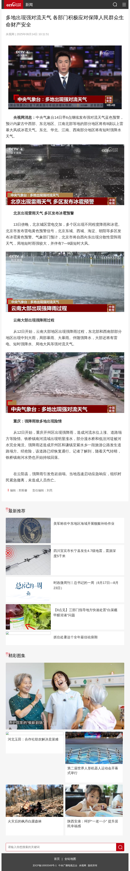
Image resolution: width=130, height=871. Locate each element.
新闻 (29, 5)
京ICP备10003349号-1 (45, 865)
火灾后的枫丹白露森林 (25, 821)
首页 (57, 859)
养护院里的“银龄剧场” (26, 722)
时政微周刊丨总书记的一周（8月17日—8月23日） (85, 585)
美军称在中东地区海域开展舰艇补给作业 (83, 523)
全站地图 (70, 859)
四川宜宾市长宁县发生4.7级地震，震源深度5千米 (84, 553)
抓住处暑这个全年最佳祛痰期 (75, 637)
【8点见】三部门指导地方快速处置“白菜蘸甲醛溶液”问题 (85, 612)
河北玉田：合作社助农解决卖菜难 (33, 739)
